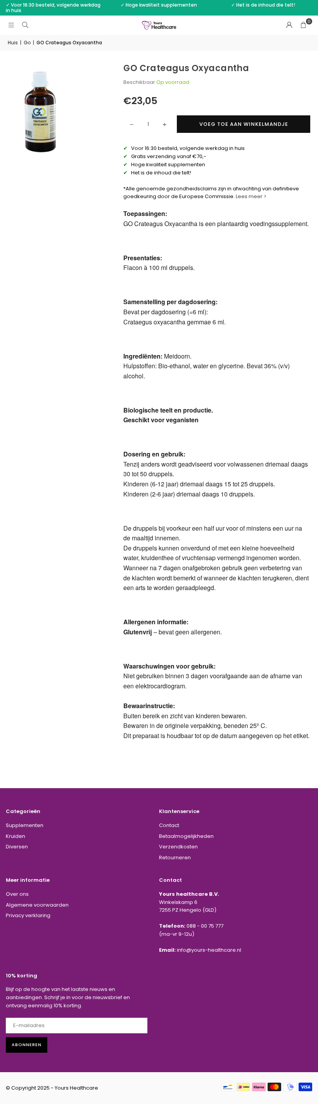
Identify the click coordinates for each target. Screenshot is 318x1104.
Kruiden (15, 836)
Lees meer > (252, 196)
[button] (303, 25)
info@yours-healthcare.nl (209, 950)
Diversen (17, 846)
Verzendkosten (178, 846)
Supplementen (24, 825)
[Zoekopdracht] (25, 25)
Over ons (17, 894)
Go (27, 42)
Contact (169, 825)
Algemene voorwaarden (37, 905)
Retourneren (175, 857)
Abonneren (26, 1044)
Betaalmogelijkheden (186, 836)
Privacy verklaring (28, 915)
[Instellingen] (289, 25)
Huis (13, 42)
